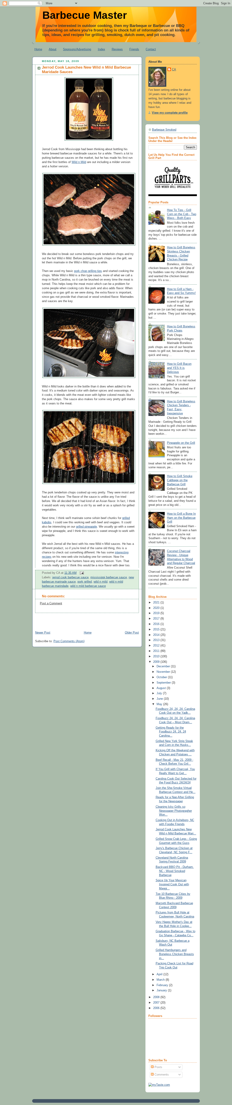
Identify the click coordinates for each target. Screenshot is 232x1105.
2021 (156, 602)
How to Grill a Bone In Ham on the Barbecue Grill (181, 517)
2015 (156, 629)
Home (38, 49)
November (164, 671)
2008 (156, 997)
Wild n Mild (79, 162)
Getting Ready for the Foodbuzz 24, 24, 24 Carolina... (171, 731)
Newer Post (42, 632)
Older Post (132, 632)
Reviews (117, 49)
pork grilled (84, 581)
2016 (156, 624)
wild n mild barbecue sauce (88, 586)
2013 (156, 640)
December (164, 666)
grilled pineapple (86, 526)
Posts (158, 1067)
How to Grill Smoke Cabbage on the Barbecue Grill (179, 480)
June (160, 698)
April (160, 974)
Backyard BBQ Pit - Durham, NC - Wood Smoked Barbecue (175, 871)
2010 (156, 656)
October (162, 677)
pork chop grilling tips (88, 271)
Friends (134, 49)
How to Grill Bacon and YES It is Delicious (179, 367)
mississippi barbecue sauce (108, 577)
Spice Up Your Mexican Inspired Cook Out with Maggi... (172, 884)
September (164, 682)
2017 (156, 618)
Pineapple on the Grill (181, 442)
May (160, 704)
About (52, 49)
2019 (156, 613)
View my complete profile (170, 112)
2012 (156, 645)
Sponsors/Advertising (77, 49)
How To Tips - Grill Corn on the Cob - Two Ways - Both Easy (181, 214)
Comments (161, 1074)
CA (174, 69)
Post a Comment (51, 603)
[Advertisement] (85, 620)
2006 (156, 1008)
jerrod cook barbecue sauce (70, 577)
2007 (156, 1002)
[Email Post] (81, 572)
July (160, 693)
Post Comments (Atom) (69, 641)
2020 (156, 608)
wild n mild (100, 581)
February (163, 985)
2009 (156, 661)
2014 (156, 635)
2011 (156, 651)
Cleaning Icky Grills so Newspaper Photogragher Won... (174, 810)
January (162, 990)
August (162, 688)
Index (101, 49)
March (161, 979)
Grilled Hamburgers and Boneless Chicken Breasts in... (175, 954)
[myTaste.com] (159, 1084)
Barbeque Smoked (164, 129)
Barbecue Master (84, 15)
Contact (151, 49)
